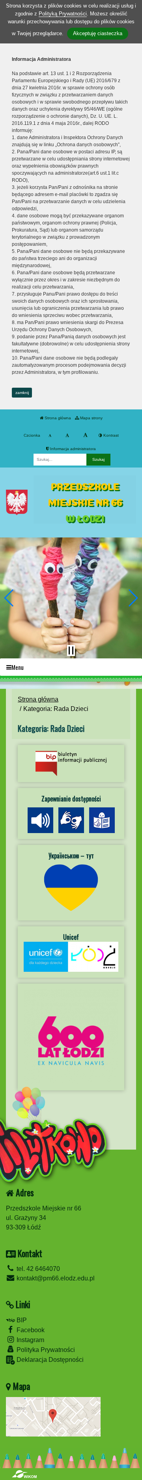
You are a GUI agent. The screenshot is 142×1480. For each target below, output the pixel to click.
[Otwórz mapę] (53, 1416)
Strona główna (57, 418)
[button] (9, 598)
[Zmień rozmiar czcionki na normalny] (49, 435)
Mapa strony (91, 418)
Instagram (29, 1340)
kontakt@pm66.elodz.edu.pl (55, 1278)
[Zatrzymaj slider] (71, 650)
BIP (21, 1320)
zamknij (22, 392)
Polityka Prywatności (45, 1349)
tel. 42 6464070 (37, 1268)
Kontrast (110, 435)
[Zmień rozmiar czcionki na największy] (85, 435)
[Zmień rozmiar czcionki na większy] (67, 435)
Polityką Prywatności (63, 14)
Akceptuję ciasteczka (97, 33)
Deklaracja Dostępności (49, 1359)
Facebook (30, 1330)
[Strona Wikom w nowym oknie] (24, 1474)
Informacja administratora (72, 449)
